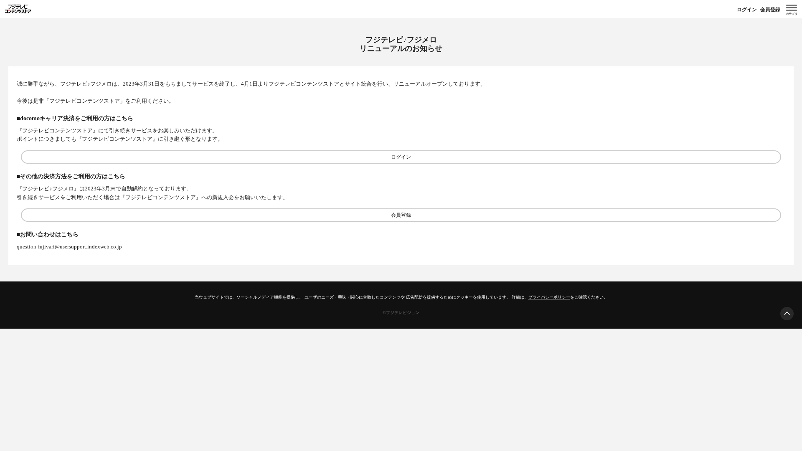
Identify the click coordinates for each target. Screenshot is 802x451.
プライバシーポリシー (549, 297)
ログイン (747, 10)
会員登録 (770, 10)
